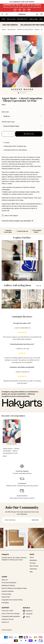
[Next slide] (40, 299)
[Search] (7, 14)
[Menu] (2, 14)
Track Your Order (7, 610)
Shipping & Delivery (8, 585)
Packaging (5, 602)
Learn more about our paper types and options (16, 221)
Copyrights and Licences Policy (12, 600)
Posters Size (6, 597)
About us (5, 580)
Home (32, 557)
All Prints (33, 563)
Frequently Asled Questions (11, 616)
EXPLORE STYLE (22, 19)
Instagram (29, 611)
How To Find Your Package (10, 613)
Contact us (5, 622)
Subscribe (35, 520)
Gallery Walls (33, 19)
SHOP (3, 19)
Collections (33, 569)
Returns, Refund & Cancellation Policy (14, 588)
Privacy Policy (6, 594)
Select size (5, 112)
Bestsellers (33, 560)
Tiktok (28, 617)
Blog (31, 572)
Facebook (29, 614)
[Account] (37, 14)
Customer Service (8, 619)
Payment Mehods (8, 591)
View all (38, 286)
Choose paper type (8, 122)
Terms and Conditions (9, 582)
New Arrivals (11, 19)
